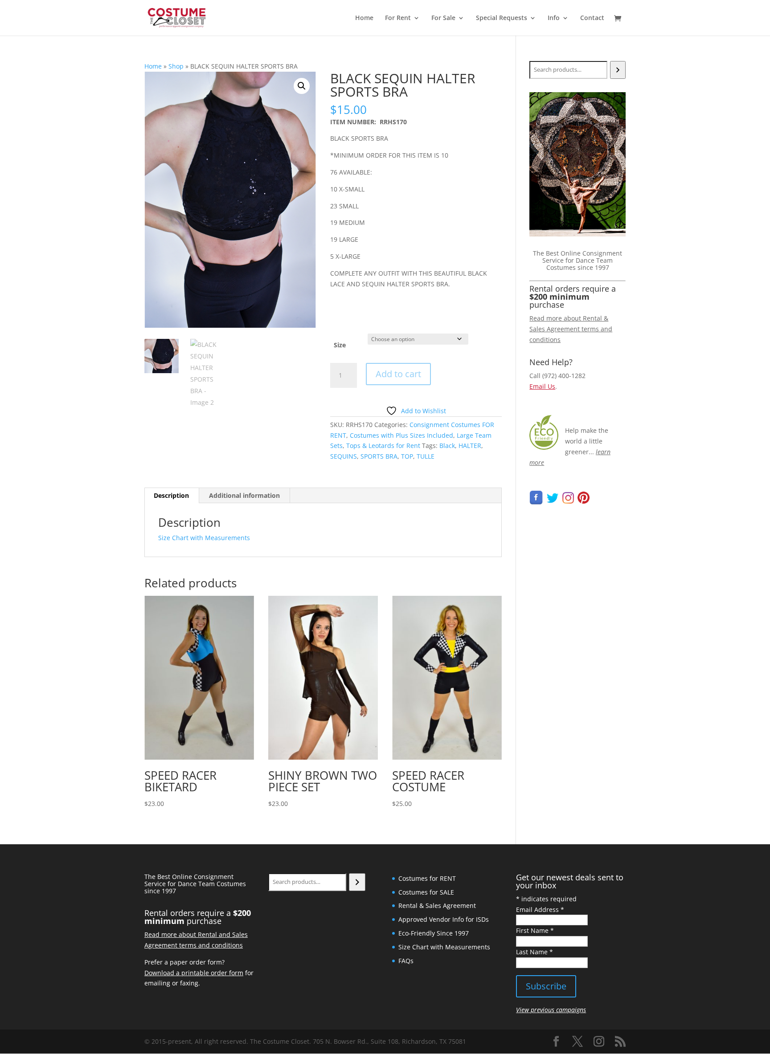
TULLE (425, 456)
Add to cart (398, 374)
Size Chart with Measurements (204, 537)
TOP (407, 456)
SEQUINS (343, 456)
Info (554, 18)
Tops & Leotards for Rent (383, 445)
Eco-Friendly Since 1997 (433, 933)
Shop (176, 66)
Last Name (534, 952)
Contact (592, 18)
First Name (535, 930)
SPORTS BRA (378, 456)
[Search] (618, 70)
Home (364, 18)
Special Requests (501, 18)
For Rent (398, 18)
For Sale (443, 18)
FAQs (406, 960)
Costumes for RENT (427, 878)
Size (340, 345)
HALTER (470, 445)
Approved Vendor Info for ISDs (443, 919)
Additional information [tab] (244, 495)
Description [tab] (171, 495)
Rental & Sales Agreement (437, 905)
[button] (302, 86)
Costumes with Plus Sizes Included (401, 435)
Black (447, 445)
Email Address (540, 909)
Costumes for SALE (426, 892)
